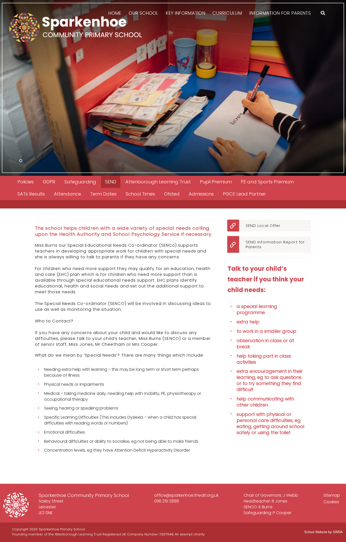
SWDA (338, 532)
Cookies (331, 502)
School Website (315, 532)
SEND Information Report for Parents (275, 244)
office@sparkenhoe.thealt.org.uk (186, 495)
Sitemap (331, 495)
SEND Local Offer (263, 225)
